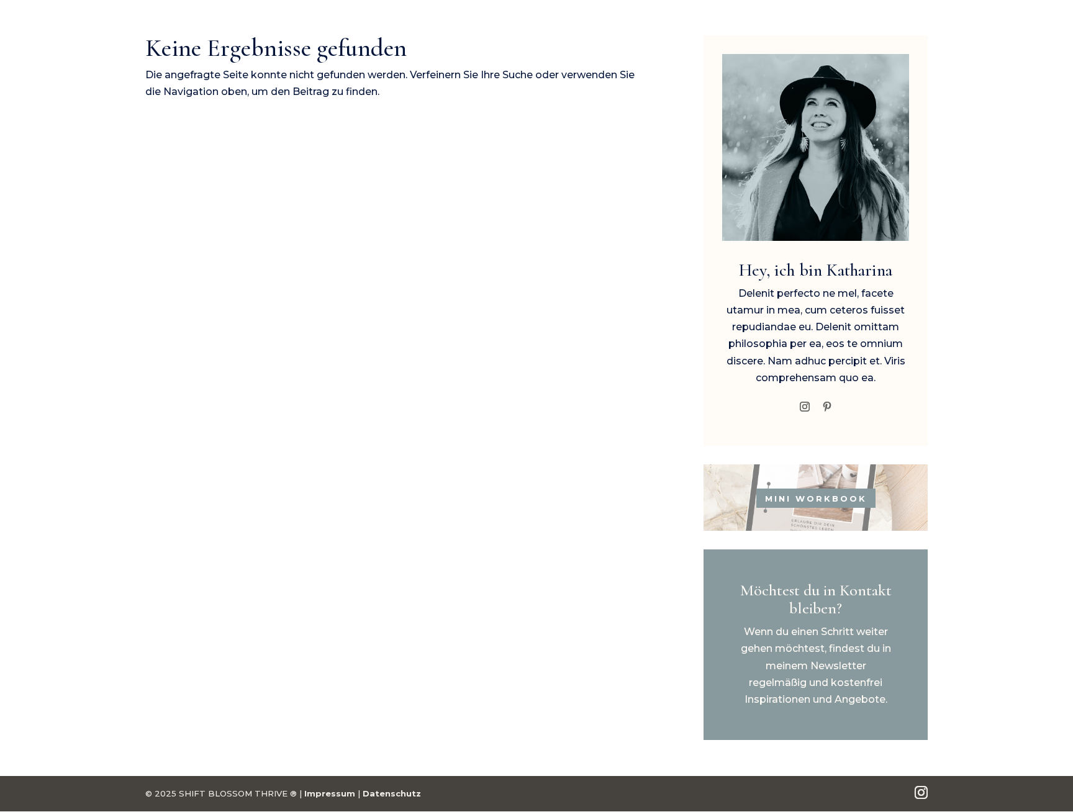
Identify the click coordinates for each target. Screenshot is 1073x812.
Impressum (329, 793)
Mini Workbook (816, 498)
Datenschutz (392, 793)
